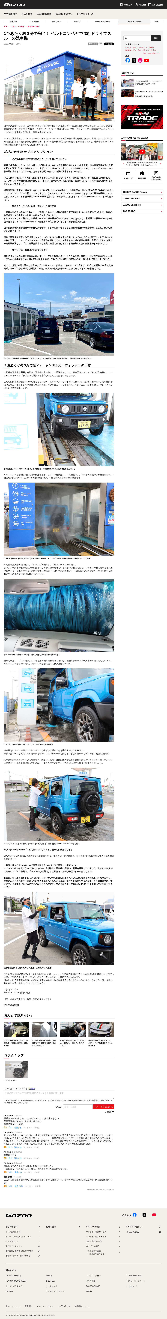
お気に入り (128, 5)
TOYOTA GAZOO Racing (135, 192)
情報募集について (82, 1306)
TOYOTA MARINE (133, 1276)
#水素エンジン (130, 50)
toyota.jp (9, 1291)
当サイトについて (13, 1306)
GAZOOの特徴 (44, 14)
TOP (5, 27)
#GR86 (151, 48)
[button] (123, 163)
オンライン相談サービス (96, 1232)
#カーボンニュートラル (147, 50)
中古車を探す (10, 14)
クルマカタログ (12, 1241)
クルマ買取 (90, 1281)
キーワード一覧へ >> (151, 53)
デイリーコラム (34, 27)
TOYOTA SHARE (93, 1286)
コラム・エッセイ (134, 21)
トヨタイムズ (51, 1286)
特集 (157, 21)
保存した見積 (157, 5)
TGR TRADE (129, 211)
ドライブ (77, 21)
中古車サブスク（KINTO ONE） (19, 1256)
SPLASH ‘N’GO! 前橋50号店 (17, 993)
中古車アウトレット (14, 1246)
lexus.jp (49, 1276)
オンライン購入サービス (96, 1237)
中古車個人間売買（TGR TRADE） (20, 1251)
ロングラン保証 (92, 1246)
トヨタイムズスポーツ (55, 1291)
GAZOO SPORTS (131, 198)
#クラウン (143, 48)
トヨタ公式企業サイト (15, 1286)
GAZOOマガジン (63, 14)
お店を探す (27, 14)
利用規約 (28, 1306)
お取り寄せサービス (94, 1241)
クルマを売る (83, 14)
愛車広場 (13, 21)
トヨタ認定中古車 (13, 1232)
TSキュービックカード (135, 1281)
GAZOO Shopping (132, 205)
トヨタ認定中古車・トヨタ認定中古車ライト (96, 1252)
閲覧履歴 (142, 5)
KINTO (89, 1291)
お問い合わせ (64, 1306)
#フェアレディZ (131, 48)
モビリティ (56, 21)
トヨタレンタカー (93, 1276)
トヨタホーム (131, 1286)
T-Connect (50, 1281)
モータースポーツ (102, 21)
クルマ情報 (34, 21)
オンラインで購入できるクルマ (18, 1237)
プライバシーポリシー (45, 1306)
